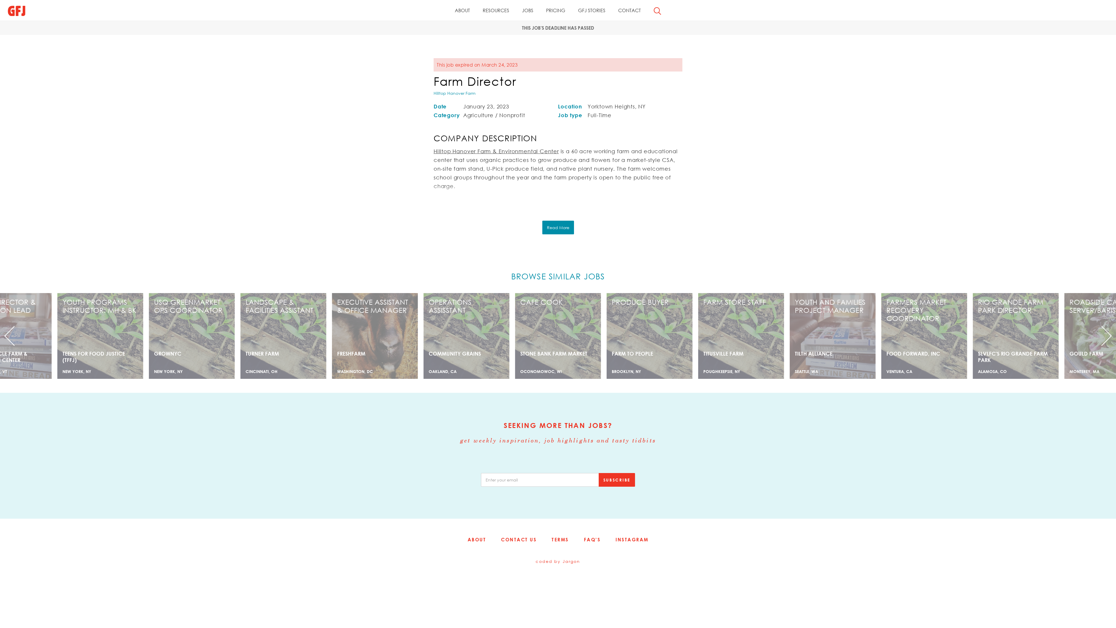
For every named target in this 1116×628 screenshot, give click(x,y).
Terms (560, 540)
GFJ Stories (591, 10)
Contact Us (518, 540)
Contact (629, 10)
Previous (83, 336)
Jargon (571, 561)
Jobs (527, 10)
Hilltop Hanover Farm (454, 93)
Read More (558, 227)
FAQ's (592, 540)
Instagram (632, 540)
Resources (496, 10)
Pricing (555, 10)
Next (1032, 336)
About (462, 10)
